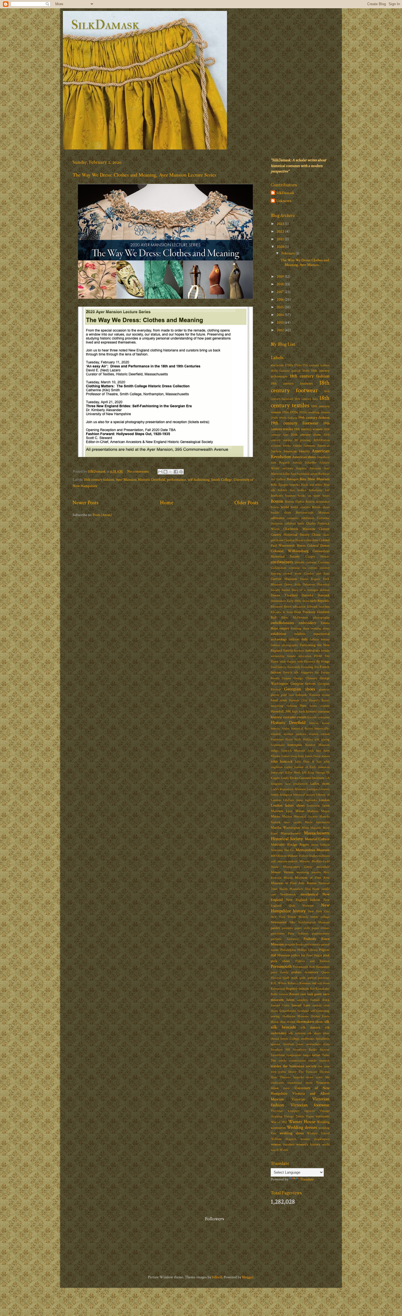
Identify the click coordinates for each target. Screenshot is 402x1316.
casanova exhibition (300, 518)
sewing (275, 1016)
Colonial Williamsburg (289, 550)
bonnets (290, 496)
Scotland (303, 1011)
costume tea (297, 568)
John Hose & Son (308, 762)
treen (286, 1088)
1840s (305, 371)
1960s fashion (288, 418)
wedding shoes (291, 1133)
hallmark (301, 695)
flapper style (295, 662)
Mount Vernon (282, 872)
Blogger (247, 1277)
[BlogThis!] (165, 471)
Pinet (309, 955)
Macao (299, 811)
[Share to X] (170, 471)
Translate (307, 1179)
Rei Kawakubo (320, 989)
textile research (319, 1061)
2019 (281, 276)
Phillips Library (307, 950)
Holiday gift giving (316, 739)
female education (299, 656)
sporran (275, 1044)
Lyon (289, 811)
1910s (285, 412)
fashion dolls (298, 639)
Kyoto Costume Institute (307, 778)
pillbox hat (298, 955)
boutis (275, 507)
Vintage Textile (294, 1116)
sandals (316, 1005)
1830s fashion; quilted (285, 371)
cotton (312, 568)
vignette (309, 1111)
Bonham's (277, 496)
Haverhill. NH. (281, 711)
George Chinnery (305, 678)
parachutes (277, 933)
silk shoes (314, 1033)
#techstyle (277, 365)
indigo (275, 751)
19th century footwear (294, 423)
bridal (285, 507)
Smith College (221, 479)
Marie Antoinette (317, 822)
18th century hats (306, 399)
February (288, 253)
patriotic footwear (285, 939)
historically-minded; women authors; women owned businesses (300, 733)
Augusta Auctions (308, 468)
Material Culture (317, 839)
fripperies (307, 672)
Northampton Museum (314, 922)
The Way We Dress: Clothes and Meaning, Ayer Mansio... (305, 262)
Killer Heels (293, 772)
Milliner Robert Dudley (302, 856)
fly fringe (323, 661)
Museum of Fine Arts (312, 877)
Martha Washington (285, 827)
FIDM (318, 656)
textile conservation (291, 1061)
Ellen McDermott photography (305, 617)
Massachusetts (291, 833)
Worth (283, 1150)
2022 (281, 231)
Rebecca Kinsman (299, 983)
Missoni (304, 861)
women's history (308, 1144)
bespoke (294, 485)
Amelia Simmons (304, 446)
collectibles (311, 540)
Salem (290, 1000)
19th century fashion (314, 417)
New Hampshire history (300, 908)
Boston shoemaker (317, 502)
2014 (281, 314)
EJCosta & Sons (282, 612)
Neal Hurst (312, 889)
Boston (277, 501)
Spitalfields (323, 1039)
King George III (319, 772)
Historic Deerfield (151, 479)
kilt (304, 772)
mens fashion (320, 845)
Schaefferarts (287, 1011)
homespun (294, 745)
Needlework (288, 894)
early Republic (320, 601)
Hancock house (319, 695)
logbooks (311, 800)
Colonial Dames (318, 545)
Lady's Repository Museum (288, 789)
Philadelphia (288, 950)
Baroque (292, 479)
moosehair (323, 867)
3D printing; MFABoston (312, 440)
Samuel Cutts (280, 1005)
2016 (281, 299)
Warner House (301, 1122)
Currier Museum (284, 579)
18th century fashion (99, 479)
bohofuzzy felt (319, 490)
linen (299, 800)
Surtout (325, 1050)
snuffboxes (307, 1039)
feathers (299, 651)
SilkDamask (105, 24)
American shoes (304, 456)
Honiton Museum (317, 745)
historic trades (280, 728)
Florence (309, 662)
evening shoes (320, 628)
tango (306, 1055)
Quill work (290, 978)
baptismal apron (307, 474)
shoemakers (305, 1021)
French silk (291, 672)
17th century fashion (316, 365)
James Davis (313, 756)
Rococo (294, 994)
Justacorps (277, 772)
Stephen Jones (293, 1044)
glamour (324, 689)
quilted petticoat (318, 978)
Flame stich (278, 662)
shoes (319, 1021)
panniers (287, 928)
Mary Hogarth (311, 828)
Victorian (298, 1099)
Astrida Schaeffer (304, 463)
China (316, 534)
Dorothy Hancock (316, 595)
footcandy (293, 667)
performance (176, 479)
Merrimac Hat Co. (283, 850)
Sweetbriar (278, 1055)
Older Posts (246, 502)
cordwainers (282, 562)
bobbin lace (286, 490)
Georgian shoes (299, 689)
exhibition (278, 633)
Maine (275, 816)
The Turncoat (307, 1072)
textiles (276, 1066)
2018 (281, 284)
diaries (286, 590)
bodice (302, 490)
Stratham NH (280, 1050)
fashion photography (284, 645)
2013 (280, 322)
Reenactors (278, 989)
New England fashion (303, 900)
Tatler (326, 1055)
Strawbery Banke (305, 1050)
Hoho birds (293, 739)
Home (166, 502)
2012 (281, 330)
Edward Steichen (318, 607)
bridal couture (300, 507)
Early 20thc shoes (298, 601)
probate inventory (304, 972)
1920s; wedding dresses (314, 412)
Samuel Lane (301, 1005)
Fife (327, 656)
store (326, 1044)
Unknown (283, 200)
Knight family (280, 778)
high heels (298, 712)
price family (279, 972)
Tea (273, 1060)
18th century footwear (300, 386)
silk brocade (283, 1027)
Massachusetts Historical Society (300, 836)
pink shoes (280, 961)
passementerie (321, 933)
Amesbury (323, 457)
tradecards (277, 1083)
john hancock (282, 761)
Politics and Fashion (312, 961)
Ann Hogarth (280, 463)
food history (278, 667)
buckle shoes (281, 513)
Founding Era (310, 667)
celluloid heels (294, 523)
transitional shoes (299, 1083)
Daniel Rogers (310, 579)
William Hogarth (283, 1139)
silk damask (310, 1027)
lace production (297, 784)
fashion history (320, 639)
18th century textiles (300, 402)
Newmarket (279, 922)
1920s (294, 412)
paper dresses (321, 928)
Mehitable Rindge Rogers (290, 844)
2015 (281, 307)
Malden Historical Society (299, 816)
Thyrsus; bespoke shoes (296, 1077)
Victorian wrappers (285, 1111)
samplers (302, 1000)
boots (326, 496)
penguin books (294, 944)
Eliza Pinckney (304, 612)
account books (280, 446)
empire (284, 628)
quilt (302, 978)
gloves (275, 695)
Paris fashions (298, 933)
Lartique (312, 789)
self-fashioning (198, 479)
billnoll (217, 1277)
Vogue (310, 1116)
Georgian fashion (303, 683)
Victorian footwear (310, 1105)
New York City (319, 911)
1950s (274, 418)
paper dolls (302, 928)
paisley (275, 928)
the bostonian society (299, 1066)
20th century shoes (306, 434)
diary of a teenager (305, 590)
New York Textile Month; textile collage (300, 917)
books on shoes (309, 496)
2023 (281, 223)
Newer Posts (85, 502)
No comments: (138, 471)
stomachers (313, 1044)
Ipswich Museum (293, 751)
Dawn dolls (292, 584)
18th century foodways (292, 383)
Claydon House (293, 540)
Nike (292, 922)
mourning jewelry (308, 872)
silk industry (297, 1033)
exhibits (299, 634)
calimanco (277, 518)
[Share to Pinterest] (181, 471)
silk (327, 1021)
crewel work (293, 573)
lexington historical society (297, 795)
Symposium (293, 1055)
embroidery (307, 622)
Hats (303, 706)
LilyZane (288, 800)
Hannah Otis (298, 700)
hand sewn (279, 700)
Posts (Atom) (102, 514)
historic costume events (288, 717)
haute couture (320, 706)
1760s (297, 365)
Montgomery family (297, 867)
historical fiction (302, 728)
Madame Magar (318, 811)
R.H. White (278, 983)
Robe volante (279, 994)
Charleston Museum (299, 529)
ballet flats (289, 474)
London (324, 800)
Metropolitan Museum (313, 849)
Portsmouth (281, 966)
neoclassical (309, 894)
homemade (278, 745)
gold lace (287, 695)
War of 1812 (279, 1122)
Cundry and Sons (317, 573)
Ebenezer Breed (281, 607)
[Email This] (160, 471)
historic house (319, 723)
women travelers (283, 1144)
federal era (312, 650)
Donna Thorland (284, 595)
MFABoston (279, 856)
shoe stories (287, 1022)
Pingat (318, 955)
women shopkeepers (315, 1139)
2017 (281, 291)
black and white (311, 485)
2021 (281, 239)
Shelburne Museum (295, 1016)
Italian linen (289, 756)
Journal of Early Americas (312, 767)
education (299, 607)
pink (326, 955)
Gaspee (286, 678)
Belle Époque (279, 485)
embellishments (282, 622)
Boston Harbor (294, 502)
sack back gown (311, 994)
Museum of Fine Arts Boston (294, 883)
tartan (316, 1055)
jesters (326, 756)
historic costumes (318, 717)
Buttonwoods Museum (313, 513)
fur (317, 672)
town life (323, 1077)
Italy (301, 756)
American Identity (296, 451)
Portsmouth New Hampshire (311, 967)
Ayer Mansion (126, 479)
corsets (299, 562)
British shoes (321, 507)
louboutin (313, 806)
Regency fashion (297, 988)
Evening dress (300, 628)
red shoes (323, 983)
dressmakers (278, 601)
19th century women (308, 429)
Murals (288, 878)
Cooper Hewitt (317, 557)
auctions (287, 468)
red (314, 983)
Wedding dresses (302, 1127)
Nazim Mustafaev (291, 889)
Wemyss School (318, 1133)
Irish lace (314, 751)
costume (311, 562)
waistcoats (322, 1116)
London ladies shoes (288, 805)
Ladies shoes (320, 783)
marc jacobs (292, 822)
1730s (289, 365)
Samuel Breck (320, 1000)
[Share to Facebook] (176, 471)
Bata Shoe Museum (315, 479)
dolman (325, 590)
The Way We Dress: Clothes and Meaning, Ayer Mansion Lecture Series (144, 174)
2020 (281, 246)
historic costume (318, 711)
